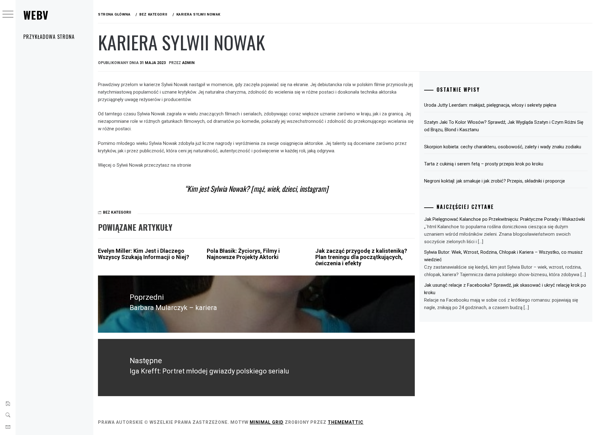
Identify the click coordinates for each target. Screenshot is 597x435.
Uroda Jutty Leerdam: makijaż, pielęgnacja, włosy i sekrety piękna (490, 105)
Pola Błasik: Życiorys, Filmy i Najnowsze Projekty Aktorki (243, 254)
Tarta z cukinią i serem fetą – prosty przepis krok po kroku (483, 164)
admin (188, 63)
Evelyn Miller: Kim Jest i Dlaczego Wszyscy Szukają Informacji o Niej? (143, 254)
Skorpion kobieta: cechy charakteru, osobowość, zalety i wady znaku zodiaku (502, 147)
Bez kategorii (117, 212)
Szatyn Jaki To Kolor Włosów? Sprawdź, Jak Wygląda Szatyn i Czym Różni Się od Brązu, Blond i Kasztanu (503, 125)
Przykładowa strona (49, 36)
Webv (36, 15)
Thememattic (345, 422)
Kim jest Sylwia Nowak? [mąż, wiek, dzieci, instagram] (257, 188)
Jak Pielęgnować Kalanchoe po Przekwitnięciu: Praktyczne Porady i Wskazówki (504, 219)
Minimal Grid (267, 422)
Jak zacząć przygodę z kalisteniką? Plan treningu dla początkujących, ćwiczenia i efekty (361, 257)
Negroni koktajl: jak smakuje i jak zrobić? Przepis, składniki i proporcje (494, 181)
